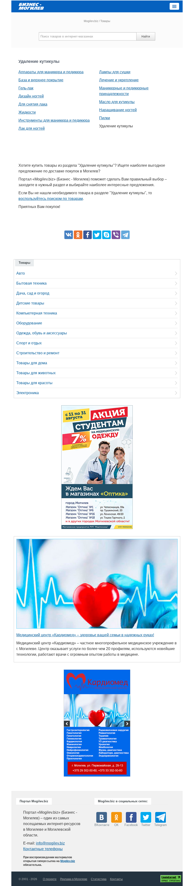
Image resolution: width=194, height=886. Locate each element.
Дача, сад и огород (32, 293)
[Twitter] (97, 235)
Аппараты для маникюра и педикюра (51, 72)
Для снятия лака (32, 104)
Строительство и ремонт (37, 353)
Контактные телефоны (43, 849)
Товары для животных (36, 373)
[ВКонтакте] (68, 235)
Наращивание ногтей (118, 110)
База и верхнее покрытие (40, 80)
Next (126, 724)
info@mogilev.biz (50, 843)
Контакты (116, 879)
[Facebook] (87, 235)
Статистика (98, 879)
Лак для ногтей (31, 128)
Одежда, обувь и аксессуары (41, 333)
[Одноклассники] (78, 235)
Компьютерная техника (36, 313)
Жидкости (27, 112)
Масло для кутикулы (117, 102)
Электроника (27, 393)
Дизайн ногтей (31, 96)
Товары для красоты (34, 383)
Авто (20, 273)
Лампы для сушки (114, 72)
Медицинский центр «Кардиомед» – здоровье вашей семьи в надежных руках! (85, 635)
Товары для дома (31, 363)
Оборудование (29, 323)
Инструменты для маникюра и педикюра (54, 120)
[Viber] (116, 235)
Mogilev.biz (91, 21)
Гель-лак (25, 88)
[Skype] (106, 235)
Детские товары (30, 303)
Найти (145, 36)
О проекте (50, 879)
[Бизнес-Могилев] (31, 6)
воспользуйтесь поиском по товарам (50, 199)
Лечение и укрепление (119, 80)
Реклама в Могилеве (73, 879)
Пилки (104, 118)
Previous (67, 724)
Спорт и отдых (29, 343)
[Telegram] (125, 235)
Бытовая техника (31, 283)
